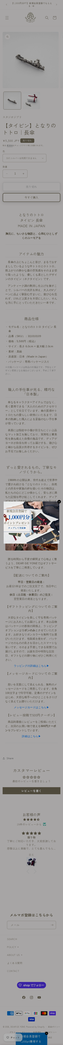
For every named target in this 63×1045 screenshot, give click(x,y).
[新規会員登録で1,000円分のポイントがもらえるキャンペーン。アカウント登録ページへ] (31, 523)
